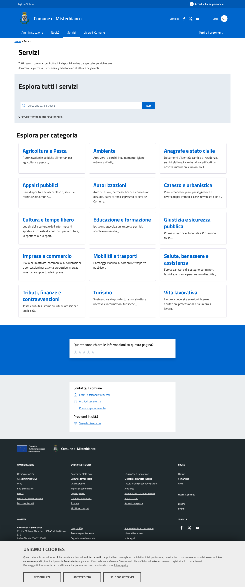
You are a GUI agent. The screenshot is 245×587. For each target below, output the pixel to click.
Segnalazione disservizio (83, 538)
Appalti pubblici (78, 493)
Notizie (181, 474)
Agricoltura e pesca (133, 503)
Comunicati (183, 479)
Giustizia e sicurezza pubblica (138, 479)
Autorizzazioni (131, 498)
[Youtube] (196, 18)
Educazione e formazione (136, 474)
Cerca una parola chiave (41, 106)
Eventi (181, 508)
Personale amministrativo (30, 498)
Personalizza (42, 577)
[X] (189, 18)
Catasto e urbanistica (81, 498)
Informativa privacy (134, 533)
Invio (148, 106)
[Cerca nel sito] (224, 18)
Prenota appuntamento (82, 533)
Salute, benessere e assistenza (139, 493)
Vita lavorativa (78, 483)
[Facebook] (182, 18)
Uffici (19, 483)
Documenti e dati (25, 503)
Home (17, 41)
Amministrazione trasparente (139, 528)
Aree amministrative (27, 479)
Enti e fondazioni (25, 488)
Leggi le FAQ (77, 528)
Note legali (129, 538)
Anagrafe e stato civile (81, 474)
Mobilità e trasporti (80, 508)
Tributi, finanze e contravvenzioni (140, 483)
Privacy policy (121, 565)
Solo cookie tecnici (122, 577)
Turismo (75, 503)
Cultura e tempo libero (81, 479)
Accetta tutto (82, 577)
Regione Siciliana (26, 4)
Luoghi (181, 504)
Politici (20, 493)
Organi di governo (25, 474)
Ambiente (129, 488)
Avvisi (181, 483)
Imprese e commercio (81, 488)
